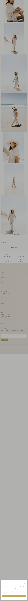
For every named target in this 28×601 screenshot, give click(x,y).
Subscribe (14, 596)
